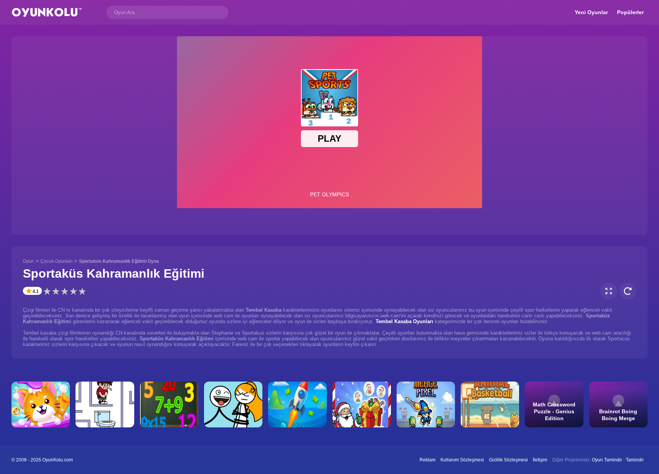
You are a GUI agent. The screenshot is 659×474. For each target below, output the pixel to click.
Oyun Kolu (46, 12)
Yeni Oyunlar (591, 12)
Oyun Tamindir (607, 460)
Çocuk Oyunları (56, 261)
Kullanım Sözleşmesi (462, 460)
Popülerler (630, 12)
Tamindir (635, 460)
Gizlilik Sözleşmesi (508, 460)
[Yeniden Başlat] (627, 291)
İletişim (540, 460)
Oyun (28, 261)
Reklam (428, 460)
